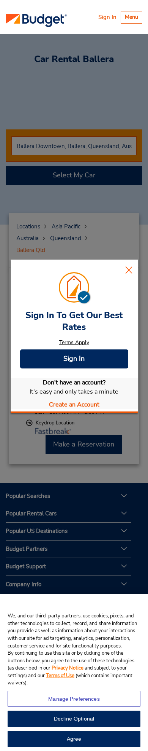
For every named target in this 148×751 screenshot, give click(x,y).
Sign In (107, 17)
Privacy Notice (68, 668)
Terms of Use (60, 675)
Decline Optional (74, 719)
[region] (74, 672)
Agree (74, 739)
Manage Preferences (74, 699)
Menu (133, 18)
